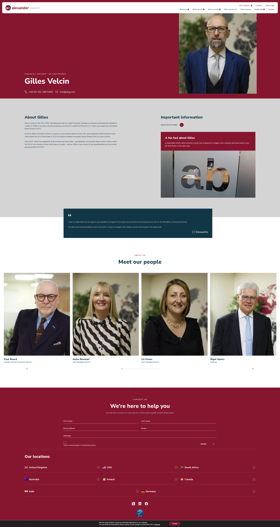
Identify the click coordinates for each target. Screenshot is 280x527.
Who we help (213, 9)
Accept (174, 524)
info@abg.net (67, 92)
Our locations (244, 5)
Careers (259, 5)
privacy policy (91, 445)
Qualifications (169, 125)
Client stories (245, 9)
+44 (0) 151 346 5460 (40, 92)
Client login (269, 5)
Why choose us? (230, 9)
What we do (197, 9)
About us (183, 9)
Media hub (259, 9)
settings (157, 525)
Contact (271, 9)
